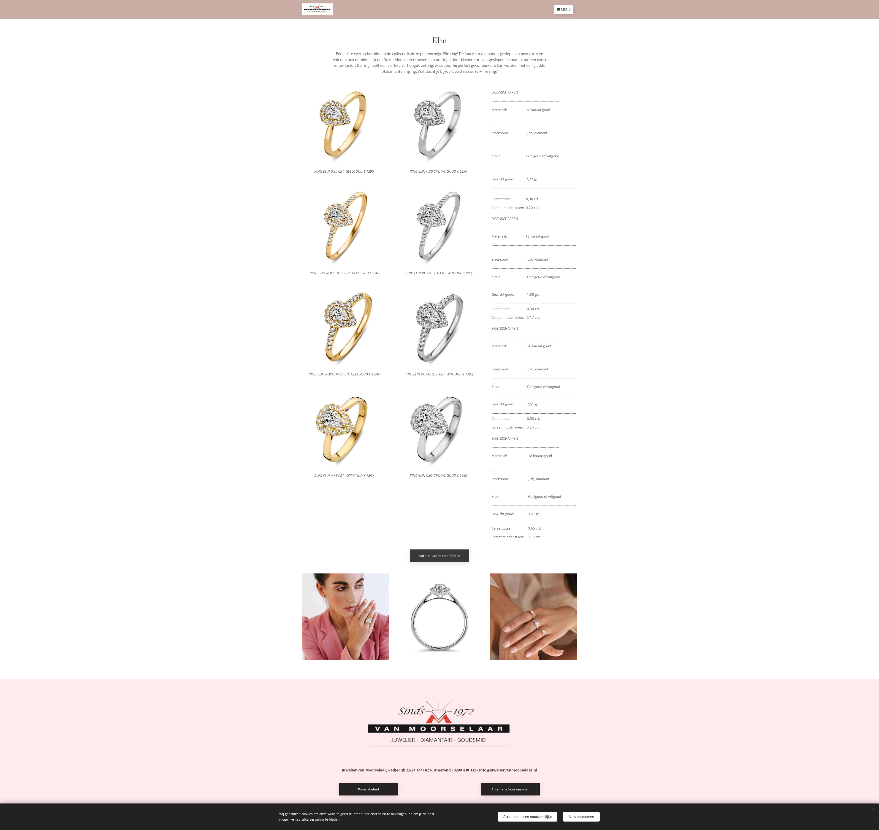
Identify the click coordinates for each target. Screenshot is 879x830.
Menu (566, 9)
